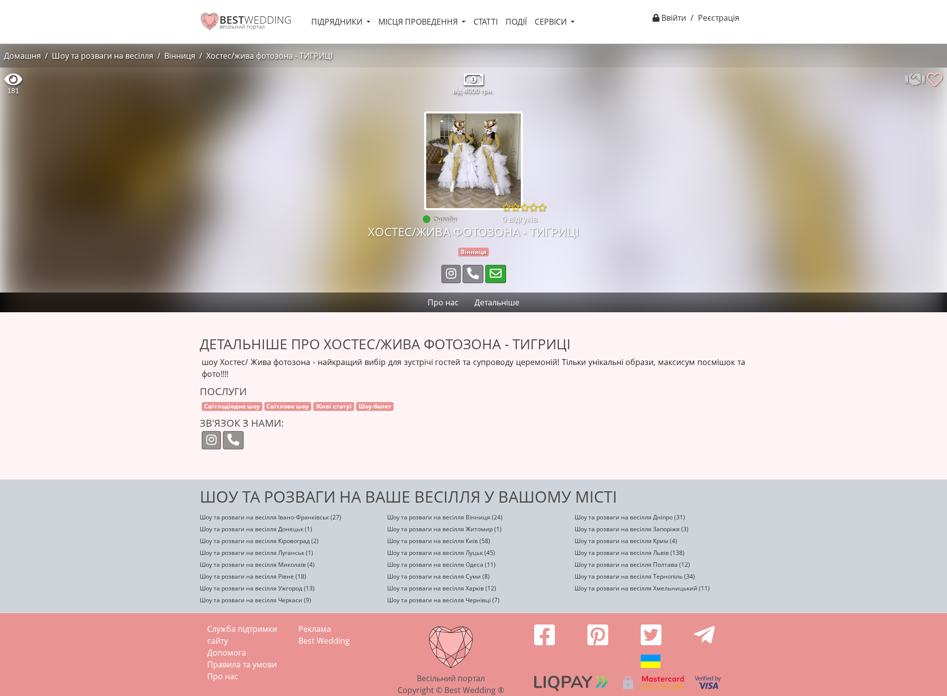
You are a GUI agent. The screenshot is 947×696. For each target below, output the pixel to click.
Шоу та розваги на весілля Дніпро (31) (630, 517)
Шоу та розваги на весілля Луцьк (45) (441, 553)
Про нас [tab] (443, 302)
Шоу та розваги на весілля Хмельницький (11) (642, 588)
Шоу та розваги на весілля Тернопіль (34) (635, 576)
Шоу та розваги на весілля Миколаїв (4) (257, 564)
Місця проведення (419, 21)
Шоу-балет (375, 406)
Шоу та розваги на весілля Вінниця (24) (445, 517)
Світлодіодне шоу (232, 406)
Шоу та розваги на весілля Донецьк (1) (256, 529)
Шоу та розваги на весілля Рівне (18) (253, 576)
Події (516, 21)
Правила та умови (242, 664)
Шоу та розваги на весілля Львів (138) (630, 553)
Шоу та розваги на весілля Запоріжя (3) (632, 529)
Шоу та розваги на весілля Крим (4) (626, 541)
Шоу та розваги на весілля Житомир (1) (444, 529)
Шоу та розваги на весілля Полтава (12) (632, 564)
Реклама (314, 628)
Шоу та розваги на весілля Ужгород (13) (257, 588)
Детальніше (496, 302)
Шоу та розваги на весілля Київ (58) (438, 541)
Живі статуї (334, 406)
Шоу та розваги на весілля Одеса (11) (441, 564)
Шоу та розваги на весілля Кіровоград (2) (259, 541)
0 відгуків (519, 219)
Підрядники (337, 21)
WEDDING (255, 20)
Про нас (222, 676)
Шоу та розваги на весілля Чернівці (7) (443, 600)
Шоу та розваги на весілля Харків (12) (441, 588)
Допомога (226, 652)
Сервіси (552, 21)
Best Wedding (324, 640)
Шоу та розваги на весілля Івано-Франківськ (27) (270, 517)
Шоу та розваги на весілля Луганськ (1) (256, 553)
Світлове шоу (287, 406)
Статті (486, 21)
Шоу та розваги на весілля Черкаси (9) (255, 600)
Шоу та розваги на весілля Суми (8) (438, 576)
